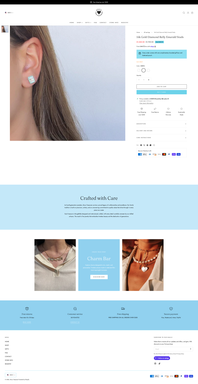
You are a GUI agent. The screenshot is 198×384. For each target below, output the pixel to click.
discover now (99, 277)
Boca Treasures (14, 379)
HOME (7, 341)
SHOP (7, 345)
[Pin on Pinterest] (147, 145)
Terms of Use (173, 354)
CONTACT (8, 356)
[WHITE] (148, 70)
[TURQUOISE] (138, 70)
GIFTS (7, 349)
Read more (27, 322)
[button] (184, 13)
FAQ (6, 353)
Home (138, 32)
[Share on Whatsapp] (150, 145)
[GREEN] (143, 70)
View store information (146, 103)
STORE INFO (9, 360)
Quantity (139, 75)
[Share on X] (144, 145)
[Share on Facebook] (141, 145)
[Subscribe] (190, 349)
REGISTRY (8, 364)
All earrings (147, 32)
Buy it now (161, 92)
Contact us (75, 322)
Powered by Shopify (23, 379)
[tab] (4, 29)
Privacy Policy (180, 354)
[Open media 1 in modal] (122, 29)
